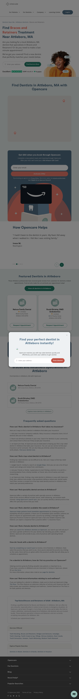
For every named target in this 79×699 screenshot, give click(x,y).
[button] (58, 360)
